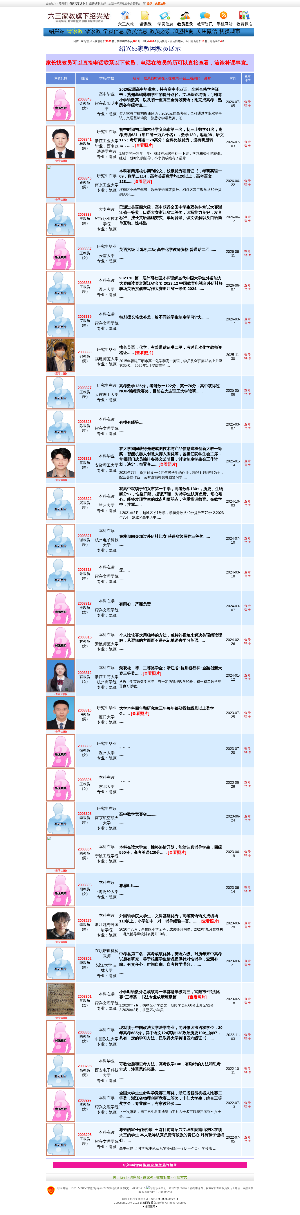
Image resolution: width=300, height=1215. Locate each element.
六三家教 (126, 24)
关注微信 (206, 31)
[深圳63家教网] (79, 22)
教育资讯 (205, 24)
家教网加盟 (146, 1202)
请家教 (135, 1177)
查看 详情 (247, 104)
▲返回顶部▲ (150, 1206)
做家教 (93, 31)
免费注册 (160, 3)
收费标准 (244, 24)
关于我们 (120, 1177)
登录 (149, 3)
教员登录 (185, 24)
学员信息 (165, 24)
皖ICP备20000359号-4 (164, 1199)
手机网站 (225, 24)
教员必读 (160, 31)
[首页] (126, 14)
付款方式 (180, 1177)
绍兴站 (57, 31)
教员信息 (136, 31)
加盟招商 (183, 31)
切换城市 (229, 31)
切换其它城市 (77, 3)
